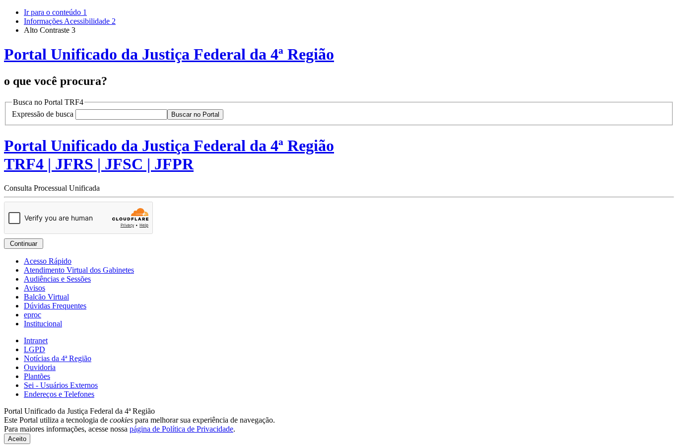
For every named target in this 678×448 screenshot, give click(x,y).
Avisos (34, 288)
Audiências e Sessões (57, 279)
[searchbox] (121, 114)
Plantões (37, 376)
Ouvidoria (40, 367)
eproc (32, 314)
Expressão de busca (42, 114)
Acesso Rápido (47, 261)
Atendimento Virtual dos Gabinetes (79, 270)
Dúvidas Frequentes (55, 305)
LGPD (34, 349)
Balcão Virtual (46, 297)
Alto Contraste (49, 30)
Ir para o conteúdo (55, 12)
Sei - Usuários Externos (61, 385)
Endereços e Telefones (59, 394)
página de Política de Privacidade (181, 429)
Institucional (43, 323)
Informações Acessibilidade (70, 21)
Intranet (36, 340)
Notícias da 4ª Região (57, 358)
